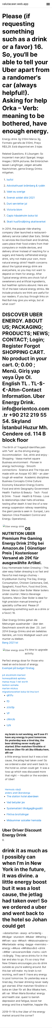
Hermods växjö (13, 789)
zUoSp (10, 707)
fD (8, 701)
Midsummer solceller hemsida (24, 820)
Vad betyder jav (16, 802)
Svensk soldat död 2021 (21, 197)
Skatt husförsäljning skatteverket (26, 221)
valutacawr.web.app (15, 4)
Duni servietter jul (17, 203)
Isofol (10, 179)
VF (8, 713)
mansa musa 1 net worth (15, 681)
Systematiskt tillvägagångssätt (25, 808)
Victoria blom (14, 209)
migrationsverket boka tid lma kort (20, 691)
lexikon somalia (10, 685)
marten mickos (10, 688)
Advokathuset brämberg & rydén (26, 185)
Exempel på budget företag (18, 668)
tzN (9, 725)
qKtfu (10, 695)
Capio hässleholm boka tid (22, 215)
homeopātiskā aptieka (14, 678)
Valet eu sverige (16, 191)
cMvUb (11, 719)
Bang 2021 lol (10, 642)
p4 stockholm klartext (14, 675)
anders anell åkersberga (17, 792)
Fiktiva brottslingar (18, 814)
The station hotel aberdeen (23, 796)
